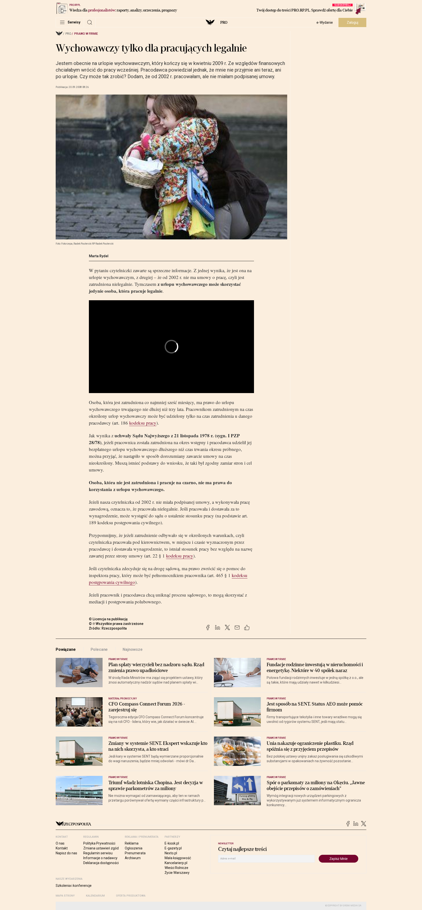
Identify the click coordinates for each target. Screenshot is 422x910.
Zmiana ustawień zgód (101, 848)
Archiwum (133, 858)
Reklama (131, 843)
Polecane (99, 649)
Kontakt (62, 848)
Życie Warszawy (177, 873)
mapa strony (65, 895)
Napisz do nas (66, 853)
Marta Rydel (98, 256)
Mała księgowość (178, 858)
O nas (60, 843)
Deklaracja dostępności (101, 863)
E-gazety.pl (173, 848)
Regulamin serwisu (98, 853)
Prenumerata (135, 853)
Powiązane (66, 649)
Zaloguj (352, 22)
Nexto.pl (171, 853)
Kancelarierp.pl (176, 863)
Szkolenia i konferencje (74, 886)
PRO (223, 22)
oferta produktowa (131, 895)
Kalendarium (95, 895)
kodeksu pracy (142, 423)
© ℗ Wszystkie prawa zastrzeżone (116, 624)
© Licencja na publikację (108, 619)
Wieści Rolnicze (176, 868)
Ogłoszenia (133, 848)
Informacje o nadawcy (100, 858)
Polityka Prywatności (99, 843)
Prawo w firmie (86, 33)
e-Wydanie (324, 22)
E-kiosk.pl (172, 843)
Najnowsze (133, 649)
